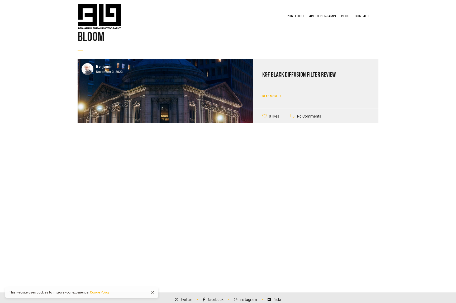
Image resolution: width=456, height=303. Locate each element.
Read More (270, 96)
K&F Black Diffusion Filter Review (299, 74)
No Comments (309, 116)
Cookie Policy (100, 292)
